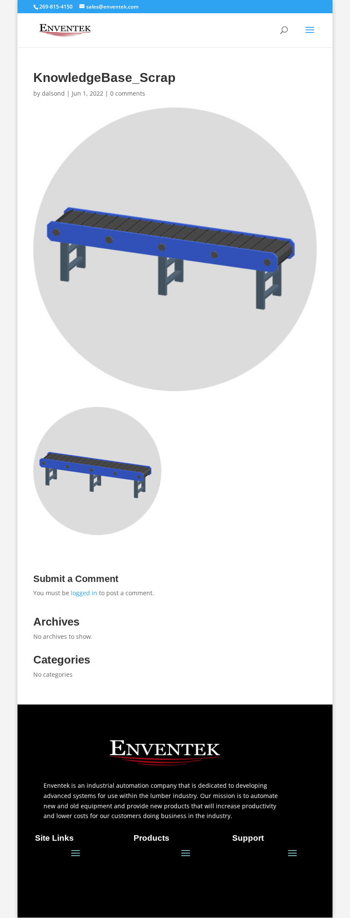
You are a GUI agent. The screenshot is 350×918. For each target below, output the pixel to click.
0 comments (127, 93)
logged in (84, 593)
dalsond (53, 93)
